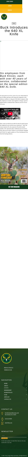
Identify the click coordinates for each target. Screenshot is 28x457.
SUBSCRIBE (4, 438)
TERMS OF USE (8, 370)
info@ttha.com (8, 422)
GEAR (5, 394)
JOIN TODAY (10, 1)
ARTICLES (6, 397)
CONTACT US (7, 399)
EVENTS (10, 10)
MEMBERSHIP (7, 390)
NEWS (14, 23)
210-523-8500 (8, 418)
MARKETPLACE (8, 392)
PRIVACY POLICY (8, 367)
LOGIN (10, 5)
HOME (5, 383)
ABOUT (6, 385)
